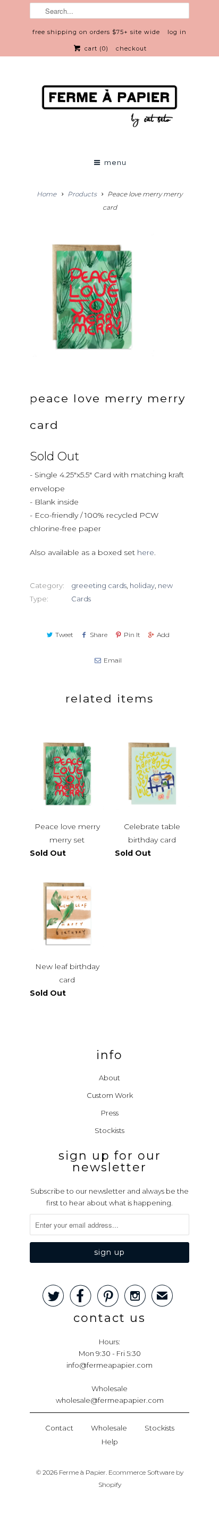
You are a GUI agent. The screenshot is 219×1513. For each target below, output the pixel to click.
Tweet (64, 635)
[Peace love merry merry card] (92, 295)
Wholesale (109, 1428)
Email (112, 660)
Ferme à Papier (82, 1472)
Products (82, 194)
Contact (59, 1428)
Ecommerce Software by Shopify (140, 1478)
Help (110, 1441)
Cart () (95, 48)
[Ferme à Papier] (109, 108)
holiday (142, 585)
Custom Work (110, 1095)
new (165, 585)
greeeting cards (99, 585)
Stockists (109, 1130)
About (109, 1077)
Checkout (131, 48)
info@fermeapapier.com (109, 1365)
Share (98, 635)
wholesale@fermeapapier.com (110, 1400)
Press (110, 1113)
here (145, 552)
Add (163, 635)
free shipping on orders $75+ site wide (96, 32)
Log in (177, 32)
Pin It (132, 635)
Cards (81, 598)
